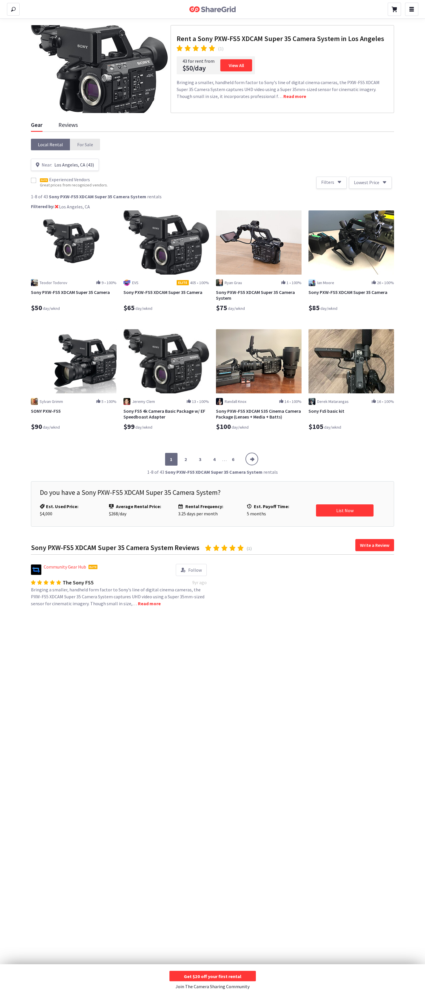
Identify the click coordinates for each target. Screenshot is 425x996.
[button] (50, 144)
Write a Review (374, 545)
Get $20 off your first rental (212, 976)
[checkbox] (33, 180)
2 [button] (185, 459)
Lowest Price (366, 182)
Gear (36, 124)
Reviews (68, 124)
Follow (195, 570)
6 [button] (233, 459)
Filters (327, 182)
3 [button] (200, 459)
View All (236, 65)
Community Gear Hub (65, 567)
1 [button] (171, 459)
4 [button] (214, 459)
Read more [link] (294, 96)
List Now (345, 510)
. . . (224, 459)
